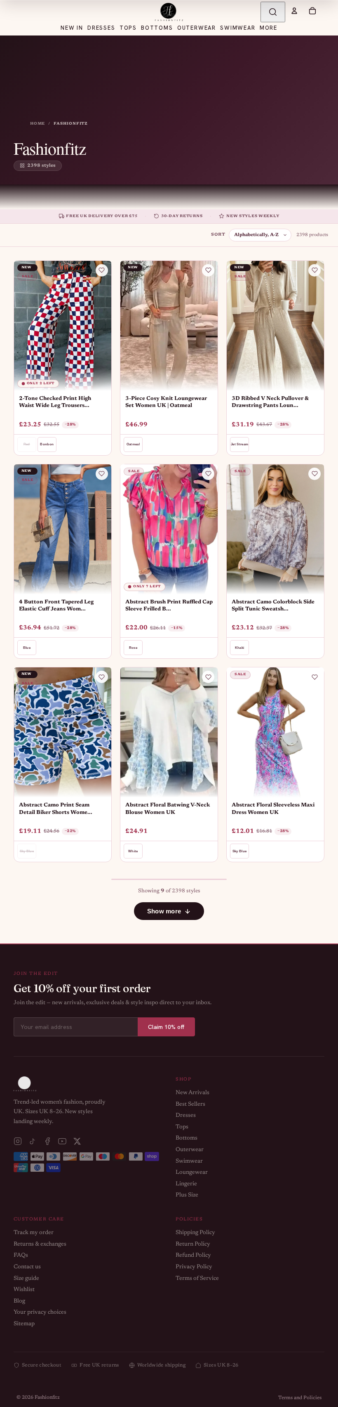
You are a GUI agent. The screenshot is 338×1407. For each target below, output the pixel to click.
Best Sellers (190, 1104)
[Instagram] (18, 1141)
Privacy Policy (194, 1267)
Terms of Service (197, 1279)
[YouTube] (62, 1141)
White (133, 851)
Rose (133, 648)
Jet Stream (239, 444)
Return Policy (193, 1244)
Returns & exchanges (40, 1244)
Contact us (27, 1267)
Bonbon (47, 444)
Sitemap (24, 1324)
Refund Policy (193, 1255)
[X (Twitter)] (77, 1141)
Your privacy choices (40, 1312)
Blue (27, 648)
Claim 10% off (166, 1027)
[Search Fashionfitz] (273, 12)
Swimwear (189, 1161)
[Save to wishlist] (102, 270)
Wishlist (24, 1290)
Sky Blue (27, 851)
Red (26, 444)
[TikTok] (32, 1141)
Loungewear (192, 1172)
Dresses (186, 1116)
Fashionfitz (47, 1397)
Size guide (26, 1279)
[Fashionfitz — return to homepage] (169, 12)
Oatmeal (133, 444)
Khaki (239, 648)
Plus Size (187, 1195)
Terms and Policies (300, 1397)
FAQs (21, 1255)
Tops (182, 1127)
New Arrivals (192, 1093)
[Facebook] (47, 1141)
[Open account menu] (294, 11)
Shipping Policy (195, 1233)
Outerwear (190, 1150)
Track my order (34, 1233)
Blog (19, 1301)
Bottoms (186, 1138)
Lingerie (186, 1184)
